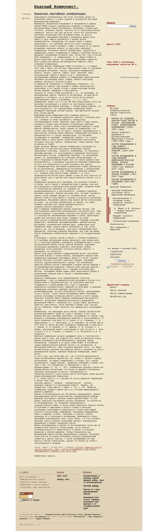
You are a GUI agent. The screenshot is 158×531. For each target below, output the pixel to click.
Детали (26, 18)
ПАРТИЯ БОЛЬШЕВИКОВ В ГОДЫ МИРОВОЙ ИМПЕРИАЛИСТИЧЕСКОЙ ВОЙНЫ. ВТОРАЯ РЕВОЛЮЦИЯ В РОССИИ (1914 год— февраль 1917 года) (124, 162)
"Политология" (79, 517)
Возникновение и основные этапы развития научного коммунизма (123, 201)
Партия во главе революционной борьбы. (91, 492)
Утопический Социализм (126, 221)
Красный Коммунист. (56, 7)
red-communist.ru (41, 517)
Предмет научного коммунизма (123, 217)
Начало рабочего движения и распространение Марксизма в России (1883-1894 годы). (123, 136)
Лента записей (118, 290)
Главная (26, 14)
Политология (117, 224)
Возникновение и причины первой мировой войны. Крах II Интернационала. (93, 479)
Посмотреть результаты (122, 264)
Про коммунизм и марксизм (119, 228)
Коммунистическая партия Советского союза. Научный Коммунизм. (73, 514)
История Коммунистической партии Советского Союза (120, 111)
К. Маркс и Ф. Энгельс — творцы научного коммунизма (127, 211)
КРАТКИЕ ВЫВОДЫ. (91, 486)
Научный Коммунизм (120, 187)
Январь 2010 (63, 480)
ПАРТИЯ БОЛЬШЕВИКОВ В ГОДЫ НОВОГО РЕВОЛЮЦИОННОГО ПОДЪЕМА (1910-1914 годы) (124, 148)
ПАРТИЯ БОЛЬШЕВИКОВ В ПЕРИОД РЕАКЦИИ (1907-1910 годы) (124, 174)
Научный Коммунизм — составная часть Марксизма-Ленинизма (123, 193)
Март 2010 (62, 476)
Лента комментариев (121, 294)
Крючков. (116, 254)
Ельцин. (115, 257)
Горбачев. (117, 251)
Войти (113, 287)
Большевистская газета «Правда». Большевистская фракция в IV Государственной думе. (92, 502)
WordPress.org (118, 297)
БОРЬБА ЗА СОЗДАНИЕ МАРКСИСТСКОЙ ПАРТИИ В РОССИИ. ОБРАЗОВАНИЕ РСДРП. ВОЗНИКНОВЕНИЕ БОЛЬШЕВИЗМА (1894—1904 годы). (124, 124)
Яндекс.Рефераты (43, 519)
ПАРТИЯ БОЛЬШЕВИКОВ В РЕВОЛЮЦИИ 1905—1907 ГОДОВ (124, 182)
